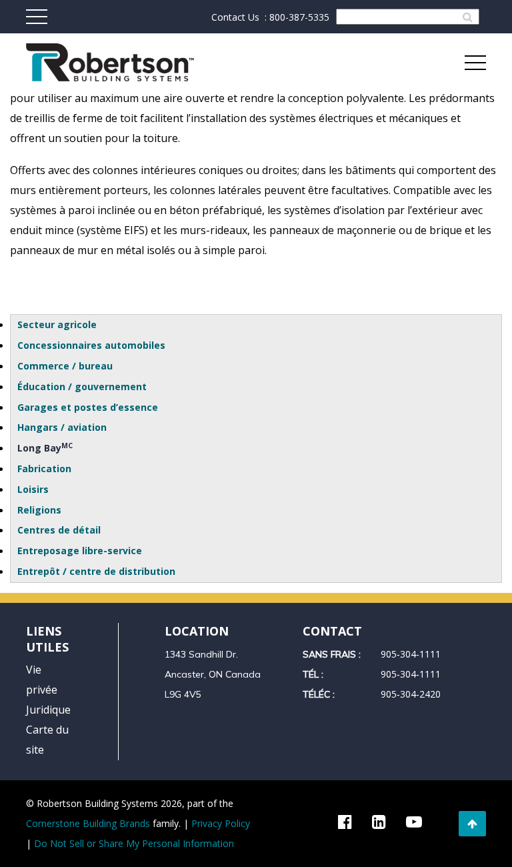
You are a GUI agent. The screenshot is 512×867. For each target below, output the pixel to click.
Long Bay (45, 447)
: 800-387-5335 (297, 17)
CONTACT (332, 631)
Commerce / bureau (65, 365)
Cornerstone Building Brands (88, 823)
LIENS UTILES (47, 639)
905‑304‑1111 (411, 654)
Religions (39, 510)
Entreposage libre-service (79, 550)
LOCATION (197, 631)
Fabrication (44, 468)
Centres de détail (59, 530)
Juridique (48, 709)
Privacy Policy (220, 823)
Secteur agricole (57, 324)
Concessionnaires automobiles (91, 345)
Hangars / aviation (62, 427)
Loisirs (33, 489)
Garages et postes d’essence (87, 407)
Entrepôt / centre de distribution (96, 571)
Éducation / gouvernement (82, 386)
